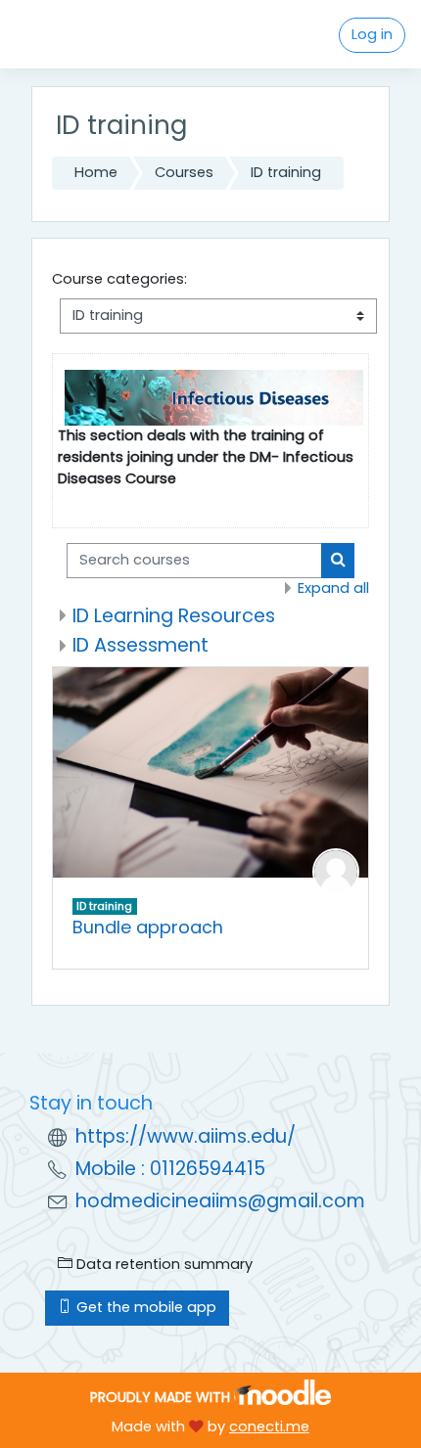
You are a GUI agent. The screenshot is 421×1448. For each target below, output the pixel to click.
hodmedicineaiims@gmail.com (220, 1201)
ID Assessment (140, 645)
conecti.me (269, 1426)
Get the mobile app (144, 1307)
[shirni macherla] (335, 871)
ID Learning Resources (173, 616)
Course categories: (119, 279)
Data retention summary (162, 1264)
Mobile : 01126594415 (170, 1168)
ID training (286, 172)
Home (95, 172)
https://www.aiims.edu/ (185, 1136)
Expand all (333, 588)
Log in (372, 34)
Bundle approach (147, 927)
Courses (184, 172)
